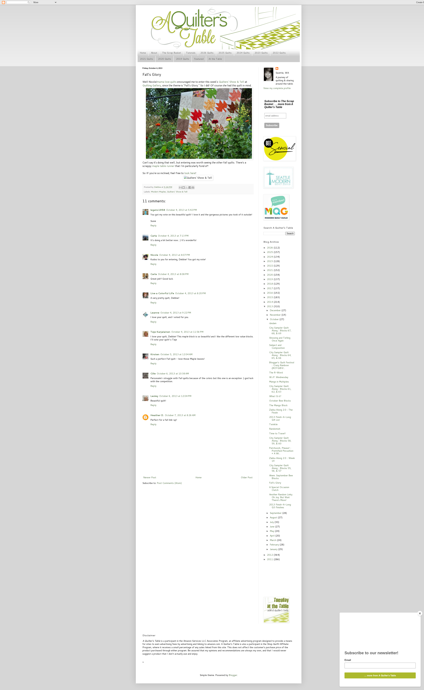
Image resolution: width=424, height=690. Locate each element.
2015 (270, 297)
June (272, 526)
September (276, 513)
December (275, 310)
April (272, 535)
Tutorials (190, 52)
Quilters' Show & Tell (231, 82)
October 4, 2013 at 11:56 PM (187, 332)
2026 (270, 247)
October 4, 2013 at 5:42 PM (181, 210)
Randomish (274, 428)
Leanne (154, 312)
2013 (270, 306)
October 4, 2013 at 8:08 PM (173, 274)
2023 (270, 261)
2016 (270, 292)
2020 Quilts (164, 59)
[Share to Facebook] (189, 187)
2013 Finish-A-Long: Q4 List (280, 418)
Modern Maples (158, 191)
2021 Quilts (146, 59)
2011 (270, 559)
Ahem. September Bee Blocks (281, 477)
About (154, 52)
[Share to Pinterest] (193, 187)
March (273, 540)
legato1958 (157, 210)
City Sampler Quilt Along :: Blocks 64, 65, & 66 (280, 355)
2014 (270, 302)
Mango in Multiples (279, 381)
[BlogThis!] (183, 187)
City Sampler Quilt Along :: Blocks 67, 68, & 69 (280, 330)
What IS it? (275, 396)
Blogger (233, 675)
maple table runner (163, 166)
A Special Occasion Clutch (279, 489)
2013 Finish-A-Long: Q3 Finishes (280, 506)
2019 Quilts (182, 59)
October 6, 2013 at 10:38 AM (173, 373)
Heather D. (157, 415)
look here (189, 173)
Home (143, 52)
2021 (270, 270)
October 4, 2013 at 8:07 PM (174, 255)
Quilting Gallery (151, 85)
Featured (199, 59)
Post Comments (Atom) (169, 483)
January (274, 549)
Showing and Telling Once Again (279, 339)
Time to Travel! (277, 433)
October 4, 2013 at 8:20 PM (190, 293)
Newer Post (149, 477)
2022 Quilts (279, 52)
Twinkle (273, 424)
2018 (270, 283)
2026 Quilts (206, 52)
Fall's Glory (275, 482)
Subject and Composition (277, 346)
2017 (270, 288)
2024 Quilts (243, 52)
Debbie (157, 186)
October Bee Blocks (280, 400)
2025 (270, 252)
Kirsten (154, 354)
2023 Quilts (261, 52)
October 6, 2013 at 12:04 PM (175, 396)
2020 (270, 274)
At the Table (215, 59)
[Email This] (180, 187)
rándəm (272, 323)
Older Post (247, 477)
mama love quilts (167, 82)
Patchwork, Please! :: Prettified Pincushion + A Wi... (281, 450)
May (272, 531)
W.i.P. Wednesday (278, 377)
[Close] (419, 613)
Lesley (154, 396)
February (275, 544)
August (274, 517)
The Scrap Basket (171, 52)
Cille (153, 373)
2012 (270, 554)
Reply (153, 225)
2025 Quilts (225, 52)
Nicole (154, 255)
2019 (270, 279)
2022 (270, 265)
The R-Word (276, 372)
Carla (153, 235)
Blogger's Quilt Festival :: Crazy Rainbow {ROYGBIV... (281, 365)
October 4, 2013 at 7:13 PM (173, 235)
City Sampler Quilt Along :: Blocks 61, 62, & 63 (280, 388)
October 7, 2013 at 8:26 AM (180, 415)
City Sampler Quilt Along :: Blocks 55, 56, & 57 (280, 468)
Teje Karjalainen (160, 332)
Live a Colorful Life (162, 293)
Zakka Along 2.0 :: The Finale (281, 411)
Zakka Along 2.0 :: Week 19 (282, 459)
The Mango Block (278, 405)
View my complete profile (277, 88)
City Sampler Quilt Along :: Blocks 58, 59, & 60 (280, 440)
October (274, 319)
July (272, 522)
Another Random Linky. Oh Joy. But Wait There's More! (281, 497)
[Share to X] (186, 187)
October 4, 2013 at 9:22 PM (175, 312)
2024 (270, 256)
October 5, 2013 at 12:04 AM (176, 354)
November (275, 314)
